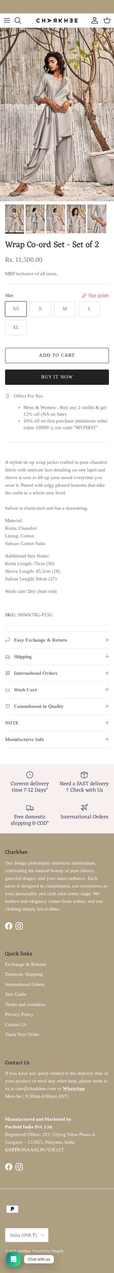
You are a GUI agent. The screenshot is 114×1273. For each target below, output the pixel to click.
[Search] (21, 20)
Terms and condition (25, 1004)
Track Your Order (22, 1034)
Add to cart (57, 355)
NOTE (12, 722)
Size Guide (16, 994)
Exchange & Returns (25, 964)
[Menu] (7, 20)
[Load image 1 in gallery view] (57, 114)
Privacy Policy (19, 1014)
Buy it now (57, 376)
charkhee (24, 1251)
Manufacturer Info (24, 739)
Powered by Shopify (48, 1251)
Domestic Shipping (24, 974)
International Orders (25, 984)
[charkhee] (57, 20)
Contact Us (16, 1024)
